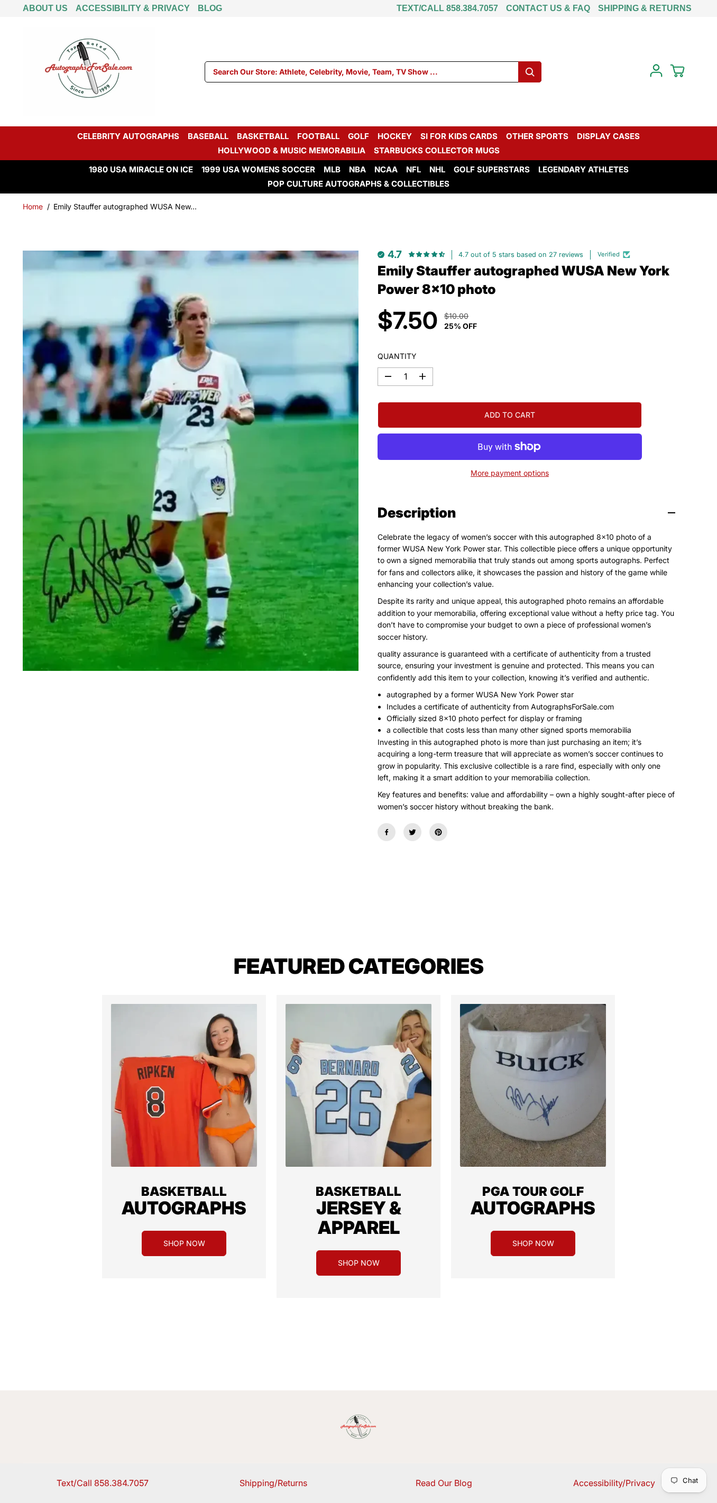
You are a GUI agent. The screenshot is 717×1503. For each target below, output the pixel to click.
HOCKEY (395, 136)
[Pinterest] (438, 832)
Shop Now (184, 1243)
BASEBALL (208, 136)
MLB (332, 169)
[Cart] (677, 70)
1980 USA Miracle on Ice (141, 169)
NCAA (386, 169)
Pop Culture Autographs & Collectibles (358, 184)
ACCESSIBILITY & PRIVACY (133, 8)
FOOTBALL (318, 136)
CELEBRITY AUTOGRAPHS (128, 136)
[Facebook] (387, 832)
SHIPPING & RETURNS (645, 8)
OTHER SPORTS (537, 136)
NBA (357, 169)
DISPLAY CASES (608, 136)
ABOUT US (45, 8)
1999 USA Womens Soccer (258, 169)
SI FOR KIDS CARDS (459, 136)
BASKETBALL (263, 136)
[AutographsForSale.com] (89, 71)
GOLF (358, 136)
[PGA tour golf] (533, 1085)
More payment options (510, 472)
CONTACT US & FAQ (548, 8)
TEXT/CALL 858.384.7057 (447, 8)
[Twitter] (412, 832)
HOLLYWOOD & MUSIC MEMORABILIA (291, 150)
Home (33, 206)
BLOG (210, 8)
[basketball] (184, 1085)
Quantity (397, 356)
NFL (413, 169)
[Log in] (656, 70)
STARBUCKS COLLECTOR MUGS (437, 150)
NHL (437, 169)
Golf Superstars (492, 169)
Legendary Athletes (583, 169)
